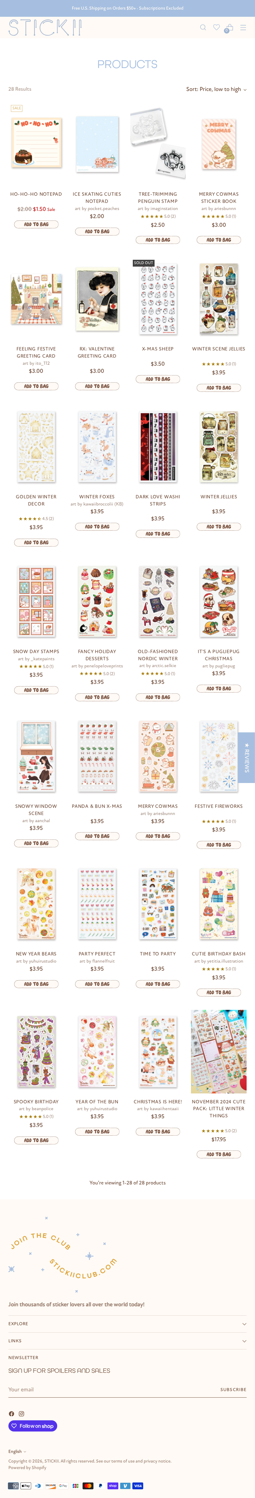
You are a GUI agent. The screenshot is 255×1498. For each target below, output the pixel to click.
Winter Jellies (219, 497)
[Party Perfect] (97, 904)
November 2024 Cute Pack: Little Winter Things (219, 1109)
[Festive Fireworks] (219, 756)
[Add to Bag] (36, 224)
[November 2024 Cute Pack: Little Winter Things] (219, 1051)
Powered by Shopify (27, 1467)
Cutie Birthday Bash (218, 954)
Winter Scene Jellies (218, 349)
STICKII (51, 1461)
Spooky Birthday (36, 1102)
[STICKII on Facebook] (12, 1413)
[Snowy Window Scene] (36, 756)
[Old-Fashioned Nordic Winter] (158, 601)
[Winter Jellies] (219, 446)
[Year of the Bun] (97, 1051)
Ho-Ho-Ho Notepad (36, 194)
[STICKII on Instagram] (22, 1413)
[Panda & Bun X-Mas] (97, 756)
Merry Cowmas (158, 806)
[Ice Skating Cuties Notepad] (97, 144)
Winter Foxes (97, 497)
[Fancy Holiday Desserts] (97, 601)
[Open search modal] (203, 27)
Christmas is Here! (158, 1102)
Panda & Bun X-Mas (97, 806)
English (15, 1451)
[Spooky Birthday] (36, 1051)
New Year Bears (36, 954)
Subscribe (233, 1389)
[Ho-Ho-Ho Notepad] (36, 144)
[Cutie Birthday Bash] (219, 904)
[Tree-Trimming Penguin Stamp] (158, 144)
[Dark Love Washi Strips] (158, 446)
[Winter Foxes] (97, 446)
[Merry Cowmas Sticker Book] (219, 144)
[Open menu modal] (243, 27)
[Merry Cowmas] (158, 756)
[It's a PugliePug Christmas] (219, 601)
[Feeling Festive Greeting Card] (36, 299)
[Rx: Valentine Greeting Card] (97, 299)
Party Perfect (97, 954)
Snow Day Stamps (36, 651)
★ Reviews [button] (246, 757)
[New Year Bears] (36, 904)
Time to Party (158, 954)
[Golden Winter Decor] (36, 446)
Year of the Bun (97, 1102)
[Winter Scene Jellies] (219, 299)
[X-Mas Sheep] (158, 299)
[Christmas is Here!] (158, 1051)
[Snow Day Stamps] (36, 601)
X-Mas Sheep (158, 349)
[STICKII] (47, 27)
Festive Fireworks (219, 806)
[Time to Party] (158, 904)
